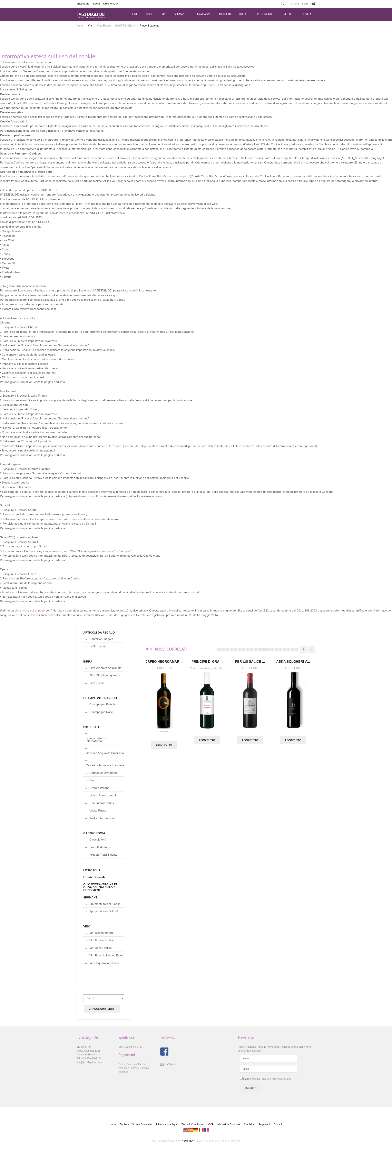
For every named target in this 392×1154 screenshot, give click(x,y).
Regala (306, 14)
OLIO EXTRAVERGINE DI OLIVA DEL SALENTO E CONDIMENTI (100, 887)
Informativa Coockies (228, 1124)
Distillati (225, 14)
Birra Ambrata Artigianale (105, 667)
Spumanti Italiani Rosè (103, 911)
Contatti (278, 1124)
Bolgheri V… (293, 661)
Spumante (180, 14)
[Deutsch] (196, 1129)
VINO (86, 926)
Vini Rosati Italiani (100, 947)
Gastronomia (263, 14)
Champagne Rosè (101, 712)
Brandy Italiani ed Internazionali (97, 739)
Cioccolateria (97, 839)
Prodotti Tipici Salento (103, 854)
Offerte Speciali (94, 877)
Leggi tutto (164, 744)
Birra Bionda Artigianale (104, 675)
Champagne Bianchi (102, 704)
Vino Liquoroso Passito (104, 963)
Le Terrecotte (98, 646)
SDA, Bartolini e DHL (130, 1046)
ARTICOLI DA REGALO (99, 632)
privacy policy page (32, 610)
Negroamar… (164, 661)
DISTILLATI (91, 727)
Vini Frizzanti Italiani (102, 940)
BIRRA (87, 661)
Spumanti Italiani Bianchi (105, 903)
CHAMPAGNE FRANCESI (100, 698)
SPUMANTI (90, 897)
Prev (303, 649)
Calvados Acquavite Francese (105, 765)
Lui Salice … (250, 661)
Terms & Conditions (192, 1124)
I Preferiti (287, 14)
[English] (185, 1129)
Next (311, 649)
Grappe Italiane (99, 787)
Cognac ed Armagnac (103, 772)
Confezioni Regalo (101, 638)
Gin (91, 780)
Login (96, 4)
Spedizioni (249, 1124)
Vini (163, 14)
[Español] (190, 1129)
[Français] (206, 1129)
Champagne (203, 14)
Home (134, 14)
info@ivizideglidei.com (89, 1062)
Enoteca (124, 1124)
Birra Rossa (97, 683)
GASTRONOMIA (125, 25)
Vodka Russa (97, 810)
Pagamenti (264, 1124)
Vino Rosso (104, 25)
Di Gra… (207, 661)
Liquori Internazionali (102, 795)
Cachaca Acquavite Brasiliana (105, 753)
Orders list (83, 4)
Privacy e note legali (167, 1124)
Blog (149, 14)
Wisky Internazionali (102, 818)
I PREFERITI (164, 668)
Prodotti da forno (100, 847)
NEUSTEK (187, 1140)
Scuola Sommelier (142, 1124)
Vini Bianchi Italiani (101, 932)
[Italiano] (201, 1129)
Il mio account (111, 4)
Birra (242, 14)
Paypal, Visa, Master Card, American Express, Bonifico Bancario (133, 1068)
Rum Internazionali (101, 803)
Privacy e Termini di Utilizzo (276, 1078)
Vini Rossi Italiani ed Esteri (207, 668)
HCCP (210, 1124)
